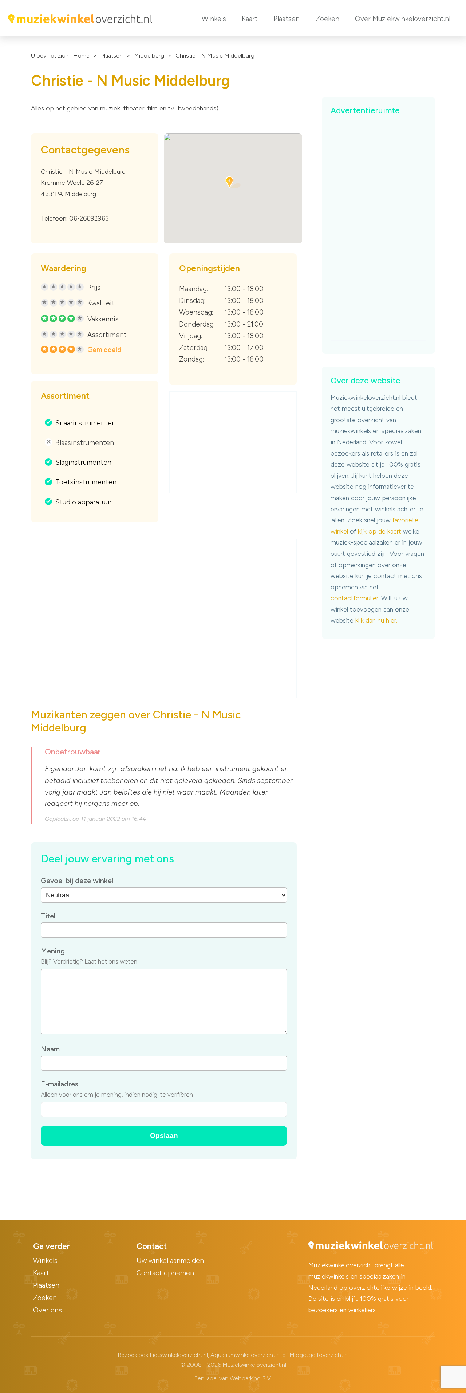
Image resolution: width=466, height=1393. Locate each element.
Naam (50, 1049)
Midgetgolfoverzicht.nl (319, 1354)
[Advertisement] (233, 443)
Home (81, 55)
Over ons (47, 1310)
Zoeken (327, 19)
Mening (53, 951)
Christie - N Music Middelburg (214, 55)
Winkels (214, 19)
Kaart (250, 19)
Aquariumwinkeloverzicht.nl (245, 1354)
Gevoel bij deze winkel (77, 880)
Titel (48, 916)
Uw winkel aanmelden (170, 1260)
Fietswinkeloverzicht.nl (179, 1354)
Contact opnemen (165, 1273)
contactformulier (354, 598)
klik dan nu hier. (376, 620)
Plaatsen (286, 19)
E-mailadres (59, 1084)
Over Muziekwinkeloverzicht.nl (402, 19)
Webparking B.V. (251, 1378)
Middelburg (149, 55)
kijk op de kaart (379, 531)
